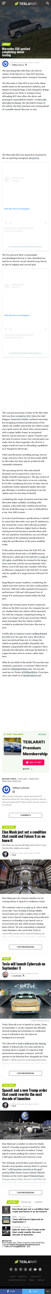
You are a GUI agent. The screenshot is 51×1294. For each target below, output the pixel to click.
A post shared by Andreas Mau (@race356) (26, 246)
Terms (32, 1280)
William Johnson (18, 65)
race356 (35, 158)
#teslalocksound (32, 1244)
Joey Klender (17, 976)
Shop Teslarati (14, 734)
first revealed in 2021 (21, 416)
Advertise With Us (17, 1280)
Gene (14, 855)
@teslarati (7, 1241)
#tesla (13, 1244)
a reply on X (29, 907)
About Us (22, 1277)
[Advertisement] (25, 133)
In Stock (42, 734)
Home (12, 1277)
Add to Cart (36, 762)
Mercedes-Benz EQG (12, 781)
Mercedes (34, 779)
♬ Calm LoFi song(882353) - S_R (16, 1246)
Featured (23, 779)
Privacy (41, 1280)
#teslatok (20, 1244)
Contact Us (35, 1277)
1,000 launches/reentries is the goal (24, 1169)
